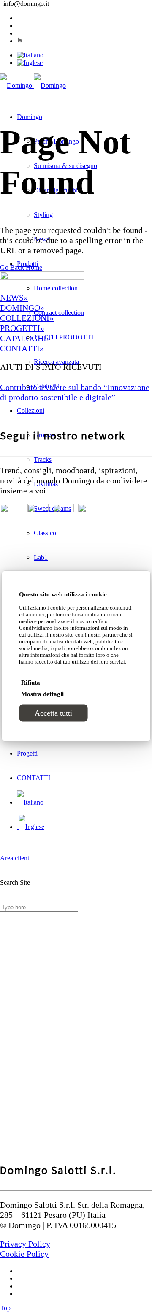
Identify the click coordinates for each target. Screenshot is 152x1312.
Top (5, 1308)
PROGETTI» (22, 328)
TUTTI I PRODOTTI (63, 337)
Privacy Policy (25, 1243)
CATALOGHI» (25, 338)
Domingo (29, 116)
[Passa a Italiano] (30, 55)
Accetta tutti (53, 713)
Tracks (43, 459)
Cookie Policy (24, 1253)
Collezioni (30, 410)
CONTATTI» (22, 348)
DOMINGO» (22, 307)
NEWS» (14, 297)
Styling (43, 214)
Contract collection (59, 312)
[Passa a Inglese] (30, 62)
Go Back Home (21, 267)
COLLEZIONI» (27, 318)
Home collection (56, 288)
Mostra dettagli (42, 694)
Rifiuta (30, 682)
